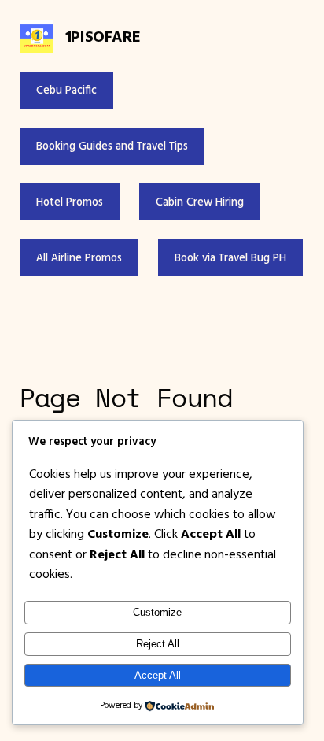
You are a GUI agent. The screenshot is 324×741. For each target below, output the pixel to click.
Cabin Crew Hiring (200, 202)
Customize (157, 612)
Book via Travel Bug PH (230, 257)
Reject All (157, 644)
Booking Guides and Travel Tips (112, 146)
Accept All (157, 675)
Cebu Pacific (66, 90)
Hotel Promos (69, 202)
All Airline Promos (79, 257)
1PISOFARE (102, 36)
